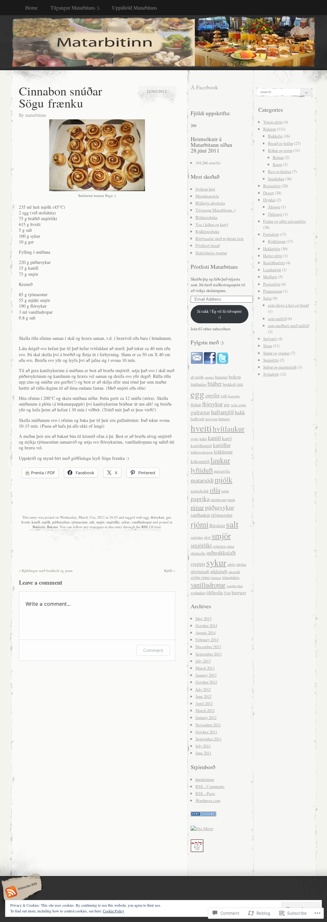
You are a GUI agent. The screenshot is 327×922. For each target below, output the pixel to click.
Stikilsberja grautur (211, 253)
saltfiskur (197, 537)
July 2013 (203, 661)
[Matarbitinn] (163, 42)
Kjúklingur (276, 241)
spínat (230, 546)
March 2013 (205, 668)
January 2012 (206, 717)
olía (215, 489)
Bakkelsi (39, 526)
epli (224, 396)
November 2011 (208, 725)
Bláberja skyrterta (210, 203)
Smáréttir (271, 360)
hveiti (25, 522)
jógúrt (195, 439)
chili (240, 384)
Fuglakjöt (271, 234)
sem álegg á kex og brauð (288, 305)
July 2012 (203, 689)
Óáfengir (275, 214)
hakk (240, 412)
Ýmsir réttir (273, 122)
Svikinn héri (205, 189)
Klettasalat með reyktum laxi (219, 238)
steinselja (198, 553)
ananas (209, 377)
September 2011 (208, 739)
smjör (100, 522)
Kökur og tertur (280, 150)
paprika (200, 498)
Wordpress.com (207, 800)
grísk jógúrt (238, 405)
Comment (153, 650)
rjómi (200, 524)
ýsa (227, 592)
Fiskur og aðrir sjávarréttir (284, 221)
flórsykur (157, 517)
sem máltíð (277, 318)
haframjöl (222, 412)
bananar (221, 377)
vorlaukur (198, 592)
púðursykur (61, 522)
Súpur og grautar (276, 353)
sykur (125, 522)
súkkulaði (218, 571)
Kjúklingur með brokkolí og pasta (45, 570)
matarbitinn (35, 115)
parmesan (218, 499)
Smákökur (276, 179)
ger (168, 517)
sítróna (241, 564)
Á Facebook (204, 87)
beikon (235, 377)
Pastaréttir (271, 284)
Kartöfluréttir (274, 263)
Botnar (278, 157)
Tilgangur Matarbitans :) (74, 7)
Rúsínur (217, 525)
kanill (36, 522)
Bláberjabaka (206, 217)
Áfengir (274, 207)
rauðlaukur (200, 515)
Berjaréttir (272, 186)
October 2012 (206, 682)
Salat (267, 298)
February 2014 (206, 639)
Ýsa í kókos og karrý (211, 224)
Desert (268, 193)
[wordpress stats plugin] (203, 815)
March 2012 (205, 710)
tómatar (216, 577)
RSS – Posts (205, 793)
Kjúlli (169, 570)
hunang (224, 419)
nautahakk (200, 491)
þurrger (239, 592)
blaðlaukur (199, 384)
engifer (212, 395)
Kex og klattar (279, 171)
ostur (225, 491)
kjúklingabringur (202, 452)
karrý (227, 438)
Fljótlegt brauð (207, 245)
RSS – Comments (209, 786)
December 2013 (208, 646)
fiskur (196, 404)
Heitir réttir (272, 256)
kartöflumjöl (201, 445)
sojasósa (219, 546)
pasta (231, 499)
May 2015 (203, 618)
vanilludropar (142, 522)
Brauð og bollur (280, 143)
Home (31, 7)
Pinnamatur (272, 291)
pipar (197, 507)
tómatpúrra (231, 577)
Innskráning (204, 779)
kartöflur (222, 445)
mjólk (46, 522)
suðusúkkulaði (221, 552)
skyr (207, 537)
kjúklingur (223, 452)
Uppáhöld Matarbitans (134, 7)
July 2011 (203, 746)
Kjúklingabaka (207, 231)
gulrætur (200, 412)
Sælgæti (270, 338)
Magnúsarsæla (207, 196)
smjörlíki (112, 522)
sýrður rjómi (200, 577)
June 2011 (203, 753)
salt (91, 522)
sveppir (198, 563)
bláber (215, 383)
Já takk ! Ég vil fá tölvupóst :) (219, 314)
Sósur (267, 346)
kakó (203, 438)
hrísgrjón (211, 419)
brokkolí (229, 384)
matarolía (222, 471)
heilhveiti (197, 418)
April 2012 (204, 703)
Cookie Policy (113, 910)
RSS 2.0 (147, 526)
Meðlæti (270, 277)
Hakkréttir (271, 248)
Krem (277, 164)
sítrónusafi (200, 571)
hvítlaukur (229, 429)
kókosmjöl (200, 461)
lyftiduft (202, 470)
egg (146, 517)
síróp (231, 564)
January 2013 (206, 675)
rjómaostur (79, 522)
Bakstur (52, 526)
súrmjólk (234, 572)
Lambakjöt (272, 270)
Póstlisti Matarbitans (214, 266)
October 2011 (206, 732)
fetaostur (234, 396)
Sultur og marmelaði (280, 367)
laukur (220, 460)
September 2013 (208, 654)
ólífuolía (214, 592)
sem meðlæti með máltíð (288, 325)
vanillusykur (234, 586)
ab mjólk (197, 377)
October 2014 (206, 625)
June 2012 (203, 696)
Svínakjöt (271, 374)
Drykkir (269, 200)
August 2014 (205, 632)
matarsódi (202, 480)
